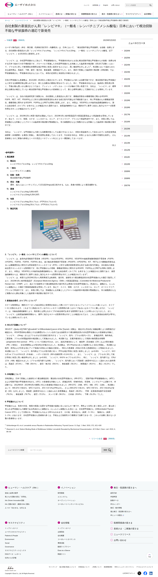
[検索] (150, 5)
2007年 (127, 185)
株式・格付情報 (116, 508)
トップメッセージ (11, 528)
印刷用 (16, 40)
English (105, 5)
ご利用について (97, 567)
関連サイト (62, 554)
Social (7, 543)
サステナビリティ (16, 523)
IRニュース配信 (116, 515)
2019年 (127, 100)
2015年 (127, 129)
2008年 (127, 178)
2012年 (127, 150)
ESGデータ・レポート (13, 554)
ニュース (86, 5)
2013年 (127, 143)
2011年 (127, 157)
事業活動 (61, 543)
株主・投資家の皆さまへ (125, 488)
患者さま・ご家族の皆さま (126, 528)
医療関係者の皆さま (123, 523)
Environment (9, 539)
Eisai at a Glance (64, 550)
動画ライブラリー (64, 547)
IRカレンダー (115, 504)
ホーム (7, 20)
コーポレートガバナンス (67, 539)
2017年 (127, 114)
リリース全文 (103, 439)
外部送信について (84, 567)
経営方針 (113, 493)
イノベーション (68, 488)
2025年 (127, 58)
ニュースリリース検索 (16, 450)
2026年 (127, 51)
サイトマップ (53, 567)
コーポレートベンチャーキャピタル (71, 504)
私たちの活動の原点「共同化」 (16, 497)
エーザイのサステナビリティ (15, 532)
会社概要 (61, 535)
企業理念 (61, 532)
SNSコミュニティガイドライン (124, 567)
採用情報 (95, 5)
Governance (9, 547)
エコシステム (62, 497)
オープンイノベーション (67, 500)
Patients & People (11, 535)
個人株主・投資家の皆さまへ (121, 511)
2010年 (127, 164)
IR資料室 (113, 497)
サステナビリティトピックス (15, 550)
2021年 (127, 86)
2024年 (127, 65)
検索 (105, 450)
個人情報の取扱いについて (67, 567)
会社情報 (65, 523)
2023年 (127, 72)
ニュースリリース (21, 20)
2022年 (127, 79)
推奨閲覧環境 (108, 567)
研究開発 (61, 493)
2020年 (127, 93)
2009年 (127, 171)
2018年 (127, 107)
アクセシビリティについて (144, 567)
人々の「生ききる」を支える (15, 508)
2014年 (127, 136)
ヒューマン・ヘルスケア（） (23, 488)
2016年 (127, 122)
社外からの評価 (10, 558)
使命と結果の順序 (11, 493)
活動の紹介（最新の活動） (18, 504)
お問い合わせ (115, 5)
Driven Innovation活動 (14, 500)
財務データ (114, 500)
